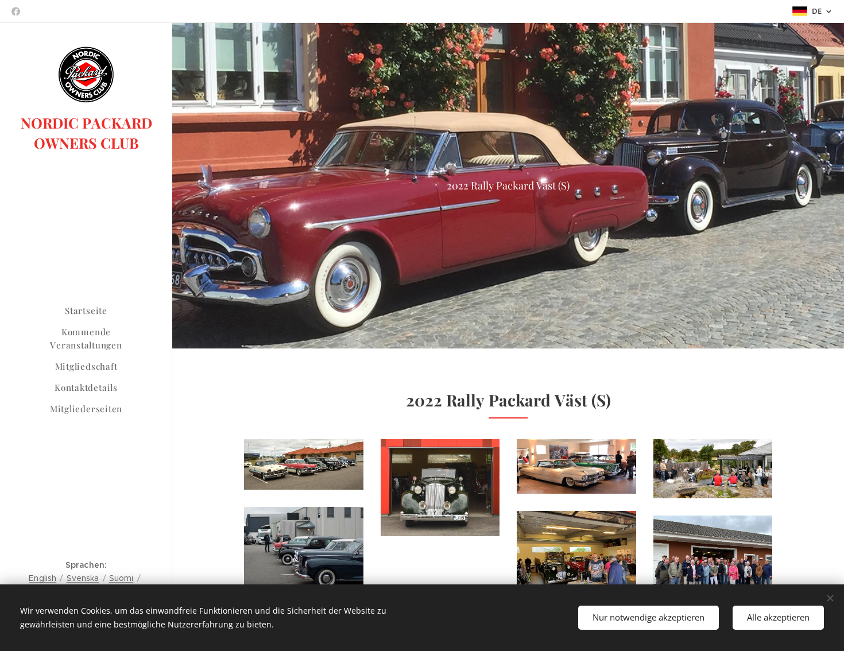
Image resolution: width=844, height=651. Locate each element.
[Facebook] (16, 11)
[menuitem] (86, 310)
